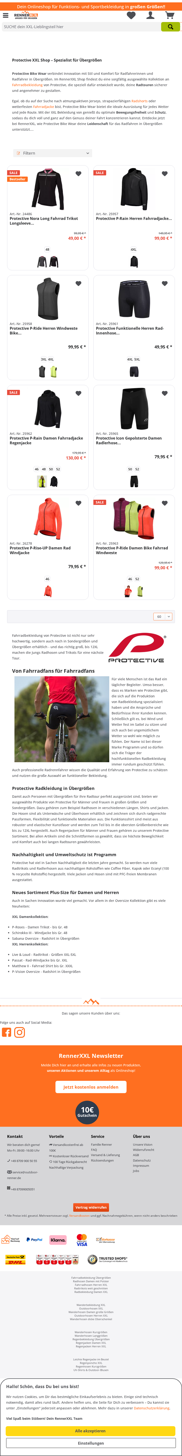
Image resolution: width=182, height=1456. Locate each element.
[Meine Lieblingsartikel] (129, 15)
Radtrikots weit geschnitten (91, 1288)
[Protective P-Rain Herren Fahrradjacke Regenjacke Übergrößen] (134, 189)
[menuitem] (7, 15)
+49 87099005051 (23, 1189)
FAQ (94, 1150)
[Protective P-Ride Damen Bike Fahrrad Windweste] (134, 518)
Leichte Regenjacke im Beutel (91, 1359)
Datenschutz (142, 1160)
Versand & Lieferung (105, 1155)
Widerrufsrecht (143, 1150)
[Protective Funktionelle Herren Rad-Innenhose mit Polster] (134, 299)
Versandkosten (79, 1216)
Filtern (29, 153)
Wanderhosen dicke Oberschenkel (91, 1319)
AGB (136, 1155)
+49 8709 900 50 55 (23, 1161)
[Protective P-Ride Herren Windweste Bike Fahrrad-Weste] (48, 299)
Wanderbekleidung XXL (91, 1305)
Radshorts (140, 101)
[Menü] (7, 15)
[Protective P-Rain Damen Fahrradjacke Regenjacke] (48, 408)
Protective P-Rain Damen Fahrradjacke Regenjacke (46, 440)
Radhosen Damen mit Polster (91, 1281)
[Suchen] (170, 26)
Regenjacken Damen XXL (91, 1343)
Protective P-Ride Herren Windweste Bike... (43, 330)
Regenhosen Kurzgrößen (91, 1366)
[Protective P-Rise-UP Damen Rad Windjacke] (48, 518)
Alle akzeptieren (90, 1431)
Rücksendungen (102, 1160)
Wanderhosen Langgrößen (91, 1335)
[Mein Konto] (149, 15)
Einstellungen (91, 1443)
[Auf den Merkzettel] (78, 174)
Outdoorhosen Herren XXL (91, 1315)
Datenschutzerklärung (151, 1408)
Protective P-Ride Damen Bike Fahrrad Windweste (132, 550)
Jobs (136, 1171)
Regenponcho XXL (91, 1363)
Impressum (141, 1165)
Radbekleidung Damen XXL (91, 1292)
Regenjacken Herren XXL (91, 1346)
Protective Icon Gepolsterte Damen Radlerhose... (129, 440)
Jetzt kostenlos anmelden (91, 1087)
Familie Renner (101, 1144)
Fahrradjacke (44, 106)
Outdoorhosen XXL (91, 1308)
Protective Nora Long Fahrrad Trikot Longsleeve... (44, 221)
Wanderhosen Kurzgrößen (91, 1332)
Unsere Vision (142, 1144)
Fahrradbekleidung (28, 85)
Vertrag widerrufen (91, 1207)
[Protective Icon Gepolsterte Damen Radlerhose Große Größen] (134, 408)
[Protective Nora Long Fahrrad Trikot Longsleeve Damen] (48, 189)
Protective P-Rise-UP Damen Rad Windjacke (40, 550)
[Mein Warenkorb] (168, 15)
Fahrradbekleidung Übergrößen (91, 1277)
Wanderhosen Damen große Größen (91, 1312)
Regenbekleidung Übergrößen (91, 1339)
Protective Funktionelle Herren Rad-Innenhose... (130, 330)
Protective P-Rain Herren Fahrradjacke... (134, 218)
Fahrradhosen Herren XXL (91, 1285)
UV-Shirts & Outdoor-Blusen (91, 1370)
